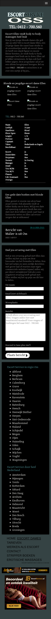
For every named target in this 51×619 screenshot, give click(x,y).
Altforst (16, 371)
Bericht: (9, 311)
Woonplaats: (11, 302)
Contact (14, 551)
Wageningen (19, 459)
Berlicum (17, 379)
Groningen (18, 530)
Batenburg (18, 404)
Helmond (17, 504)
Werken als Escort (23, 547)
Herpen (16, 415)
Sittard (16, 489)
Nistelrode (18, 393)
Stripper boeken (21, 555)
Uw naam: (10, 285)
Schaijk (16, 448)
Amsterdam (19, 474)
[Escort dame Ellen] (15, 103)
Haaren (16, 401)
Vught (16, 456)
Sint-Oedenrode (21, 419)
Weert (15, 511)
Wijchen (17, 452)
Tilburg (16, 519)
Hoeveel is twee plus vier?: (18, 345)
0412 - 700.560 (30, 26)
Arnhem (17, 496)
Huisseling (18, 441)
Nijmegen (17, 478)
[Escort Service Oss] (25, 17)
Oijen (15, 437)
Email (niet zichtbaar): (16, 293)
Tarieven (14, 542)
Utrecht (16, 522)
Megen (16, 434)
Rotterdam (18, 485)
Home (11, 538)
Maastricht (18, 508)
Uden (15, 445)
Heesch (16, 408)
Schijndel (17, 430)
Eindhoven (18, 500)
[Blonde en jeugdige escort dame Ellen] (15, 91)
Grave (15, 386)
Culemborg (18, 382)
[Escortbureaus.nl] (25, 592)
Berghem (17, 375)
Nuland (16, 426)
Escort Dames (29, 538)
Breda (15, 526)
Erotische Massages (24, 559)
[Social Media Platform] (25, 570)
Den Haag (17, 493)
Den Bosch (18, 515)
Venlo (15, 482)
